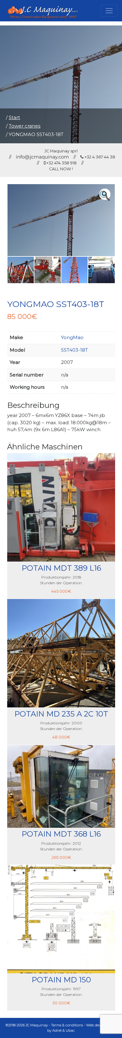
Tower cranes (24, 126)
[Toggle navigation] (109, 11)
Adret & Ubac (63, 1030)
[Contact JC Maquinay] (42, 157)
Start (14, 117)
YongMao (72, 337)
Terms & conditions (67, 1025)
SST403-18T (74, 350)
